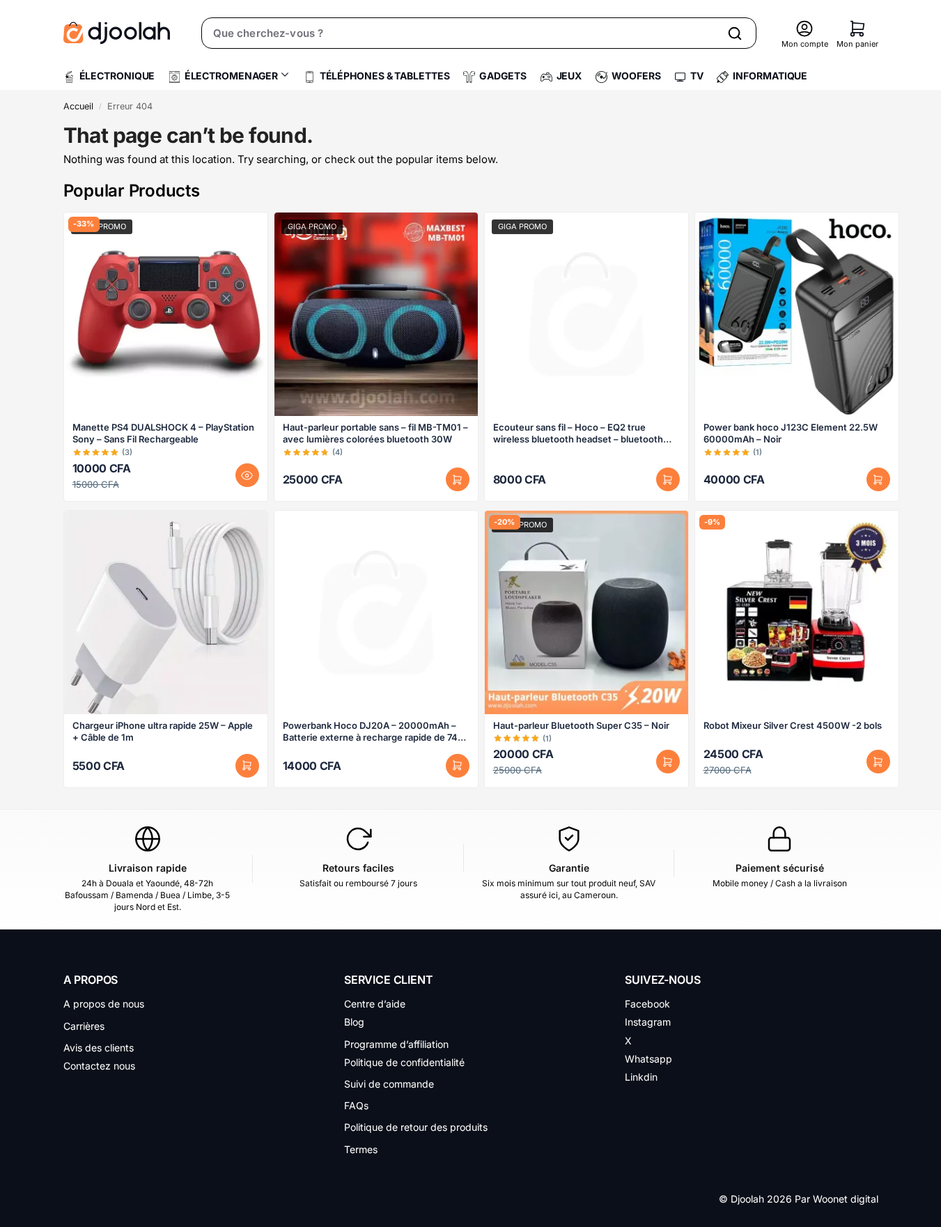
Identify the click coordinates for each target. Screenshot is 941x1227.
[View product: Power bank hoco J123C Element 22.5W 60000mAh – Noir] (797, 314)
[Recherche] (735, 33)
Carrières (83, 1026)
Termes (361, 1149)
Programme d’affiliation (396, 1044)
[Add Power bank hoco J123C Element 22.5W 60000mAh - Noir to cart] (878, 479)
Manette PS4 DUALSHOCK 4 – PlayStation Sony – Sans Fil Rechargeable (163, 433)
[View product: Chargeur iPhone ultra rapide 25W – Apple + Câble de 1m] (165, 612)
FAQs (356, 1105)
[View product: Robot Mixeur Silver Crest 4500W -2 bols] (797, 612)
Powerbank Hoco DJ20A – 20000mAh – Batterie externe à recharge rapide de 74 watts (370, 731)
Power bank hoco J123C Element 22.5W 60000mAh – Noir (790, 433)
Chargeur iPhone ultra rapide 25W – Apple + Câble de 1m (162, 731)
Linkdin (641, 1077)
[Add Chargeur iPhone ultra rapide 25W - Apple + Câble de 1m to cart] (247, 766)
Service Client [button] (388, 980)
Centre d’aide (374, 1004)
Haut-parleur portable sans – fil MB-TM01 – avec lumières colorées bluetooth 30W (375, 433)
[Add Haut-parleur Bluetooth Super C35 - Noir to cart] (668, 761)
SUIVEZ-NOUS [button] (662, 980)
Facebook (647, 1004)
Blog (354, 1022)
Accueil (78, 106)
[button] (857, 28)
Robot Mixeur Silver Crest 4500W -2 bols (792, 725)
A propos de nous (103, 1004)
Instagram (648, 1022)
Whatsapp (648, 1059)
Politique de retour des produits (416, 1127)
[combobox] (460, 33)
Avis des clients (98, 1048)
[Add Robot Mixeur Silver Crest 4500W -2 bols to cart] (878, 761)
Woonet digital (845, 1199)
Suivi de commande (389, 1084)
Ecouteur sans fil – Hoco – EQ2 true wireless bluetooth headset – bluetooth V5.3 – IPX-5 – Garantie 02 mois (578, 433)
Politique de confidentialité (404, 1062)
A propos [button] (90, 980)
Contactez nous (99, 1066)
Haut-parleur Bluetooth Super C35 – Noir (581, 725)
